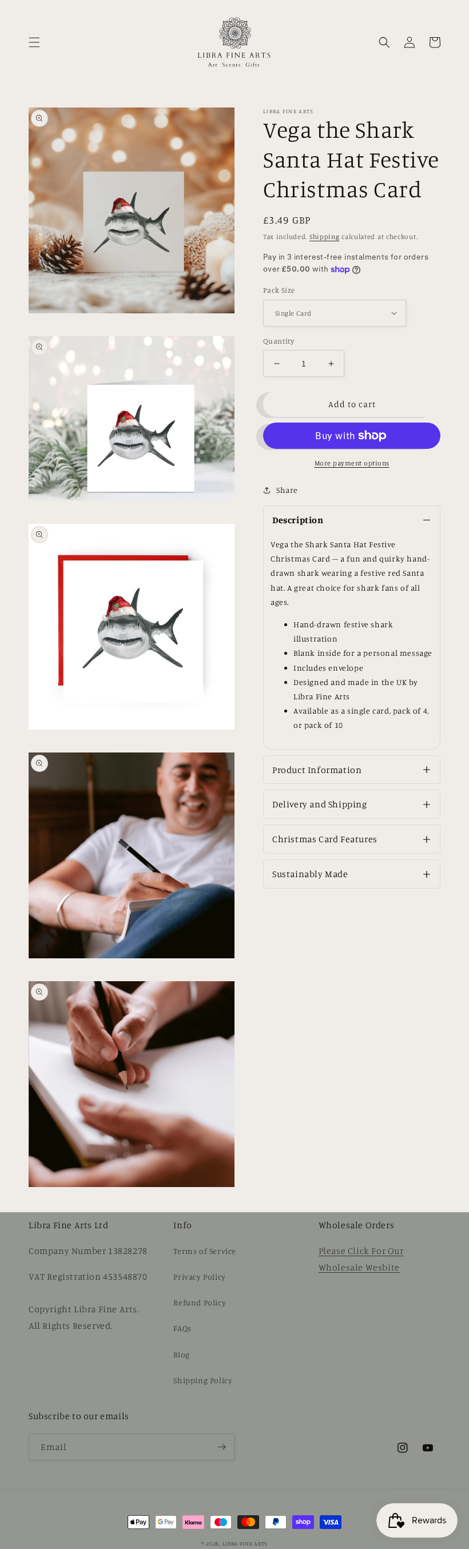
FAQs (182, 1328)
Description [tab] (298, 519)
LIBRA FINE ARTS (245, 1543)
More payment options (352, 463)
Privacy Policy (199, 1276)
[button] (34, 42)
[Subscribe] (221, 1446)
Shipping (324, 236)
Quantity (278, 340)
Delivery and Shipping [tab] (319, 804)
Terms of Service (204, 1251)
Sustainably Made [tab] (310, 873)
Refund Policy (199, 1302)
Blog (181, 1354)
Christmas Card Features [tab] (324, 839)
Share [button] (287, 490)
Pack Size (279, 289)
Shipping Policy (202, 1380)
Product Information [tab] (316, 769)
